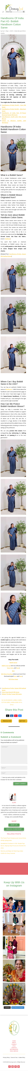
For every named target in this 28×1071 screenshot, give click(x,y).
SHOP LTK (14, 825)
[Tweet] (7, 716)
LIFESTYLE (14, 1047)
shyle (12, 705)
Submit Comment (20, 783)
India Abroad (18, 31)
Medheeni (7, 239)
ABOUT (14, 1042)
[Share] (11, 716)
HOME (14, 1041)
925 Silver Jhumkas (7, 674)
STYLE (14, 1046)
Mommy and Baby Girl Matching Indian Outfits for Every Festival (12, 852)
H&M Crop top (6, 665)
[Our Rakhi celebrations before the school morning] (14, 901)
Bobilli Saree (13, 662)
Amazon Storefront (14, 829)
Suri (3, 31)
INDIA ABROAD (14, 1051)
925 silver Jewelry (7, 700)
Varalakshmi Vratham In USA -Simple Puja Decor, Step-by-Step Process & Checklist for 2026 (13, 846)
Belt (13, 671)
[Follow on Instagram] (12, 1066)
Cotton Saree (5, 702)
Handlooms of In (16, 702)
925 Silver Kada (13, 679)
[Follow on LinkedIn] (18, 1066)
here (8, 668)
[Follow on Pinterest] (15, 1066)
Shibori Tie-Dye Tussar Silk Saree (12, 694)
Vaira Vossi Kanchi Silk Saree (10, 692)
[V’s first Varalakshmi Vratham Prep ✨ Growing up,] (14, 947)
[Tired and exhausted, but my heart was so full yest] (14, 970)
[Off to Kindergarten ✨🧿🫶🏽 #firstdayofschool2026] (14, 924)
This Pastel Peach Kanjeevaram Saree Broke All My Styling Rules (13, 839)
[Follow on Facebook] (9, 1066)
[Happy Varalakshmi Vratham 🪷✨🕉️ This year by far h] (14, 994)
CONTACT (14, 1044)
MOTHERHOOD (14, 1049)
